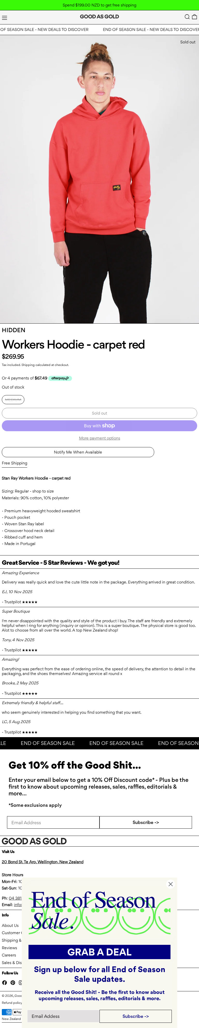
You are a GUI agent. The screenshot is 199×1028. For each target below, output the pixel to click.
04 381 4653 (20, 898)
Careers (9, 955)
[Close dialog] (170, 884)
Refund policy (12, 1003)
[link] (99, 912)
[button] (187, 16)
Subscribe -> (146, 822)
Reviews (9, 947)
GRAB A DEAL (99, 952)
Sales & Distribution (19, 962)
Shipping (28, 365)
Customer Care (16, 932)
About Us (10, 925)
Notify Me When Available (78, 452)
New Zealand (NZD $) (18, 1019)
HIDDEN (13, 330)
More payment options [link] (99, 438)
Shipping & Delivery (20, 940)
